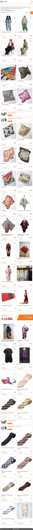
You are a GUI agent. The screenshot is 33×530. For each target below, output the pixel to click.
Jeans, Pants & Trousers (17, 8)
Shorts (22, 8)
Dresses (6, 8)
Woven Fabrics (10, 8)
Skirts (13, 8)
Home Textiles (3, 8)
